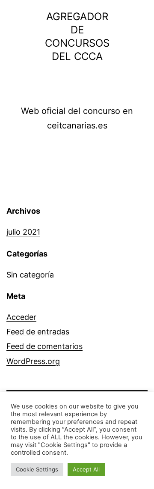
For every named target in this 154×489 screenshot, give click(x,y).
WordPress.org (33, 361)
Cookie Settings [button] (37, 469)
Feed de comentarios (44, 346)
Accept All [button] (86, 469)
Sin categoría (30, 274)
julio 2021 (23, 231)
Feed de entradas (37, 331)
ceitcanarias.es (77, 125)
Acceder (21, 317)
